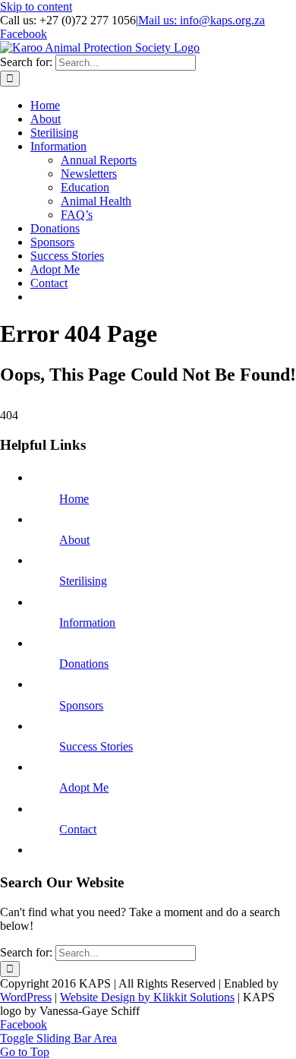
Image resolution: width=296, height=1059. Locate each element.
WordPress (26, 997)
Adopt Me (84, 787)
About (74, 539)
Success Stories (96, 746)
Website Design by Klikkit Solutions (147, 997)
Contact (77, 829)
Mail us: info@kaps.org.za (201, 20)
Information (87, 622)
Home (74, 498)
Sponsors (81, 705)
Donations (84, 663)
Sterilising (83, 580)
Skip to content (36, 6)
